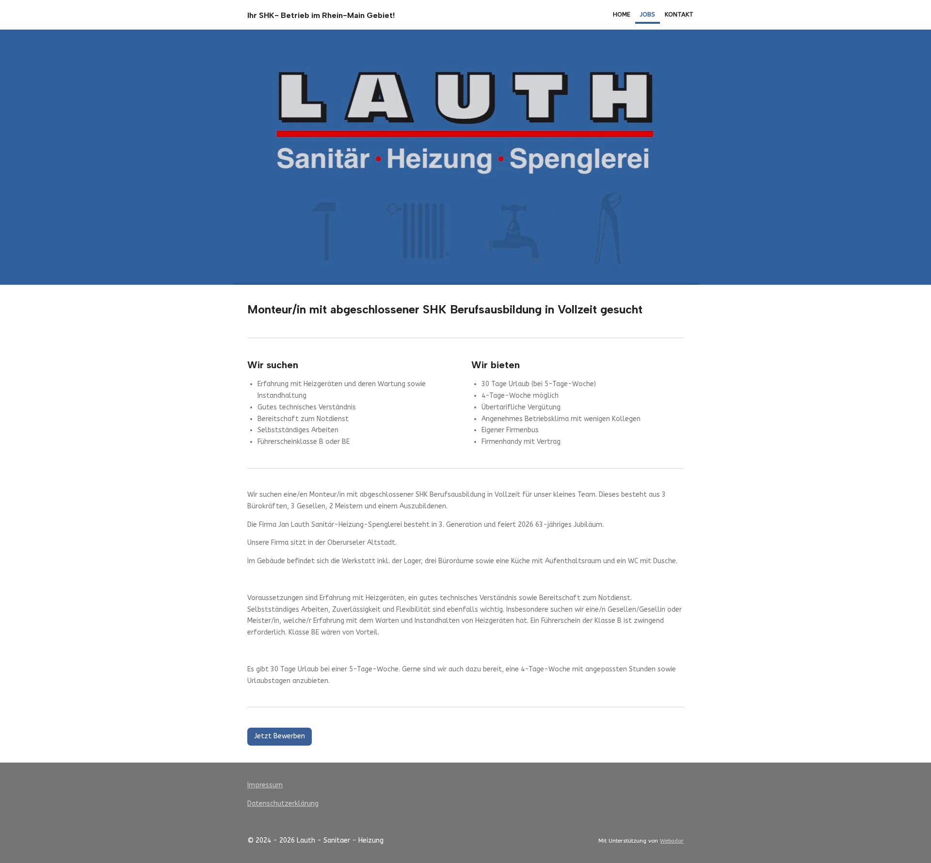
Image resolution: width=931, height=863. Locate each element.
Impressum (265, 785)
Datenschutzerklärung (283, 803)
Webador (672, 840)
